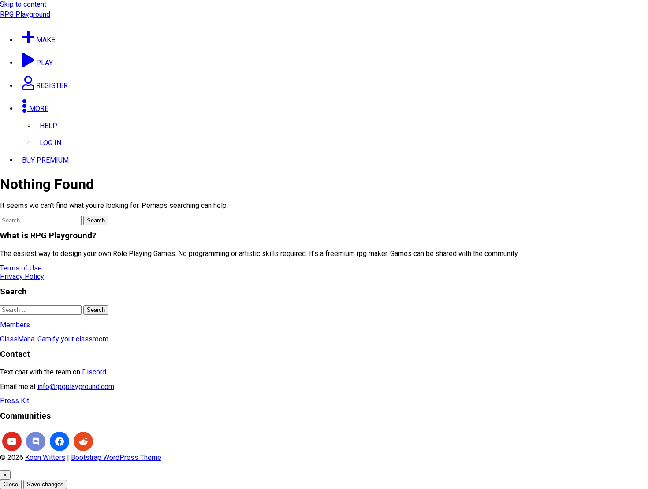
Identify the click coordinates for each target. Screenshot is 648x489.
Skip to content (23, 4)
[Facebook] (59, 441)
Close (11, 484)
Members (15, 325)
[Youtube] (12, 441)
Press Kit (14, 400)
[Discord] (36, 441)
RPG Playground (25, 14)
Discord (94, 372)
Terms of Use (21, 268)
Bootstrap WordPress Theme (116, 457)
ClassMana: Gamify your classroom (54, 339)
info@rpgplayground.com (75, 386)
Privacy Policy (22, 276)
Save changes (45, 484)
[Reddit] (83, 441)
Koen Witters (45, 457)
